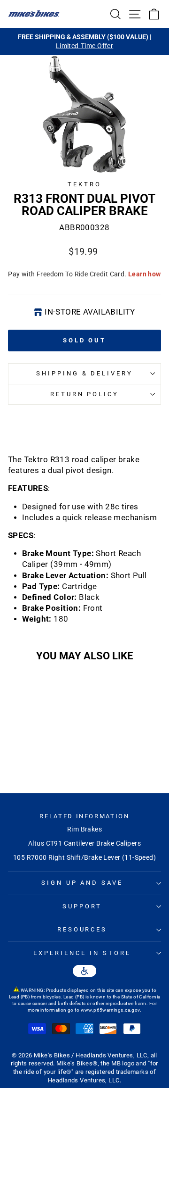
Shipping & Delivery (84, 373)
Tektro (84, 184)
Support (82, 906)
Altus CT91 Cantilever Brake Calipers (84, 843)
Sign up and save (82, 882)
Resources (82, 929)
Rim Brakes (84, 829)
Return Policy (84, 394)
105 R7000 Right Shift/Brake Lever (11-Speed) (84, 857)
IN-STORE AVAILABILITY (90, 312)
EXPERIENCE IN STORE (82, 952)
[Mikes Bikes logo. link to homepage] (34, 13)
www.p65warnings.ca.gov (110, 1010)
